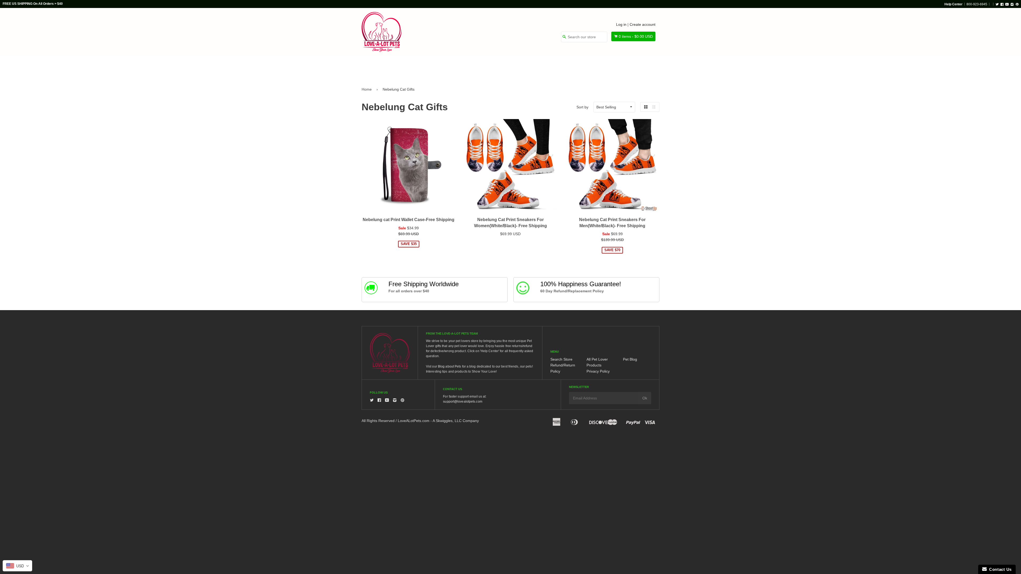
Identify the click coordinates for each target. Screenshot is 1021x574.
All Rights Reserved (378, 421)
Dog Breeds (416, 67)
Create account (642, 24)
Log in (621, 24)
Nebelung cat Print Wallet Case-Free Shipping (408, 219)
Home (367, 89)
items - (636, 36)
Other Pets (490, 67)
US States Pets (529, 67)
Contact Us (999, 569)
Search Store (561, 359)
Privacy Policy (598, 371)
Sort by (582, 107)
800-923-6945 (976, 4)
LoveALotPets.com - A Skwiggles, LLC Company (438, 421)
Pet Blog (630, 359)
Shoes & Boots (573, 67)
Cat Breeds (453, 67)
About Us (641, 67)
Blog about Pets (449, 366)
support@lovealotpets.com (462, 401)
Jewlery (610, 67)
